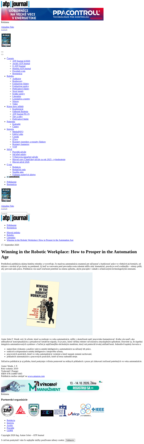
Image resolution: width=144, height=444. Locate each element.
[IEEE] (97, 415)
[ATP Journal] (15, 6)
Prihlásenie (11, 182)
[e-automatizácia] (13, 177)
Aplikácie (16, 78)
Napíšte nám (17, 172)
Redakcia (16, 167)
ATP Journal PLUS (21, 114)
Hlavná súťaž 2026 (20, 162)
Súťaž (9, 149)
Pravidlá (10, 428)
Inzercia (10, 129)
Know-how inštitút (15, 106)
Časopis (10, 58)
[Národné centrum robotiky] (60, 415)
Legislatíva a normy (21, 99)
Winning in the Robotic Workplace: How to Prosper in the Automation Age (40, 240)
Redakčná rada (19, 169)
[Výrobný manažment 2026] (52, 391)
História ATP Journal (21, 68)
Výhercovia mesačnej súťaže (25, 157)
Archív (10, 425)
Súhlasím (70, 440)
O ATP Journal (18, 66)
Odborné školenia (20, 111)
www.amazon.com (36, 376)
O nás (9, 164)
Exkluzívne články (20, 83)
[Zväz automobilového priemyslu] (7, 415)
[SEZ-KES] (21, 415)
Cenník (15, 137)
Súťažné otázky (19, 154)
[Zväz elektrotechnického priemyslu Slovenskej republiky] (47, 415)
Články (15, 126)
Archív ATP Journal (21, 63)
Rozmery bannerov (20, 144)
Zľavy (15, 139)
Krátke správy (18, 94)
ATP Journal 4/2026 (21, 61)
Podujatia (11, 121)
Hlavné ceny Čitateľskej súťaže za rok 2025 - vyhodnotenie (38, 159)
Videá (15, 104)
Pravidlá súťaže (19, 152)
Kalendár (16, 124)
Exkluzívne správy (20, 86)
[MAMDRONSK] (85, 415)
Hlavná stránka (13, 232)
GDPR (10, 430)
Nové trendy (17, 91)
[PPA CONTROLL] (52, 20)
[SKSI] (34, 415)
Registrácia (17, 73)
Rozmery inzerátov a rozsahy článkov (29, 142)
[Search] (29, 214)
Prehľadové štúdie (20, 119)
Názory (15, 101)
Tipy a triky (17, 116)
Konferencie (17, 109)
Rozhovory (17, 81)
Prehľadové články (20, 89)
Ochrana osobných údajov (24, 174)
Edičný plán (17, 134)
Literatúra (16, 96)
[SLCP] (73, 415)
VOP (14, 147)
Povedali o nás (18, 71)
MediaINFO (17, 131)
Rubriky (10, 76)
